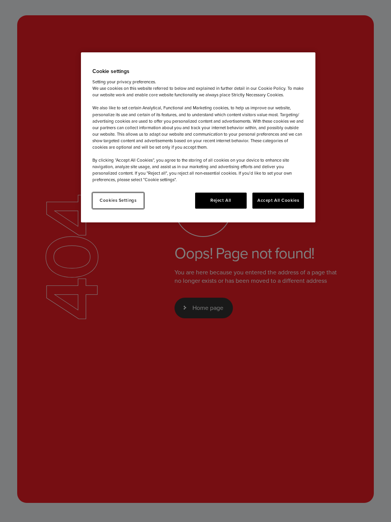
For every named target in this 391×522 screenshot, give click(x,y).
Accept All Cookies (278, 200)
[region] (198, 137)
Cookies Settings (118, 200)
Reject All (220, 200)
